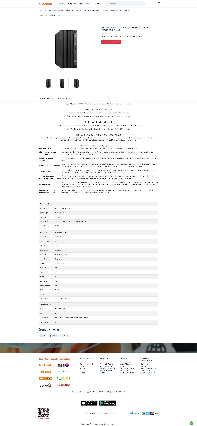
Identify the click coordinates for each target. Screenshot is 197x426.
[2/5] (103, 33)
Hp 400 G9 (53, 336)
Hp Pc (42, 336)
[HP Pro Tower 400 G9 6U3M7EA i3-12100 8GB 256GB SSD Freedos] (66, 49)
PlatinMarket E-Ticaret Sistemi (92, 424)
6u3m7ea (64, 336)
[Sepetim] (158, 4)
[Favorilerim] (153, 3)
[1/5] (102, 33)
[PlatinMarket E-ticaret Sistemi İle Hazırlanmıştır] (135, 413)
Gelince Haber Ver (111, 42)
